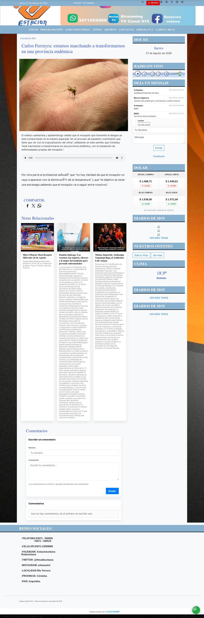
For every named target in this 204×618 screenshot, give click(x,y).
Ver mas (157, 255)
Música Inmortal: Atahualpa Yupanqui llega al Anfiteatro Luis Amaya (109, 257)
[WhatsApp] (162, 3)
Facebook (158, 156)
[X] (167, 3)
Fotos (97, 29)
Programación (51, 29)
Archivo (110, 29)
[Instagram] (178, 3)
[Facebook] (172, 3)
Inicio (33, 29)
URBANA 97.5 (144, 29)
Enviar (112, 491)
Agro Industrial (78, 29)
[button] (143, 3)
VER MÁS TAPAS (158, 237)
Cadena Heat (165, 29)
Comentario (34, 460)
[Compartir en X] (33, 205)
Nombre (32, 448)
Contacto (126, 29)
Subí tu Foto (141, 255)
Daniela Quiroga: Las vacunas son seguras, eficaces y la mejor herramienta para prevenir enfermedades (73, 259)
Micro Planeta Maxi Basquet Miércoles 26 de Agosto (37, 256)
